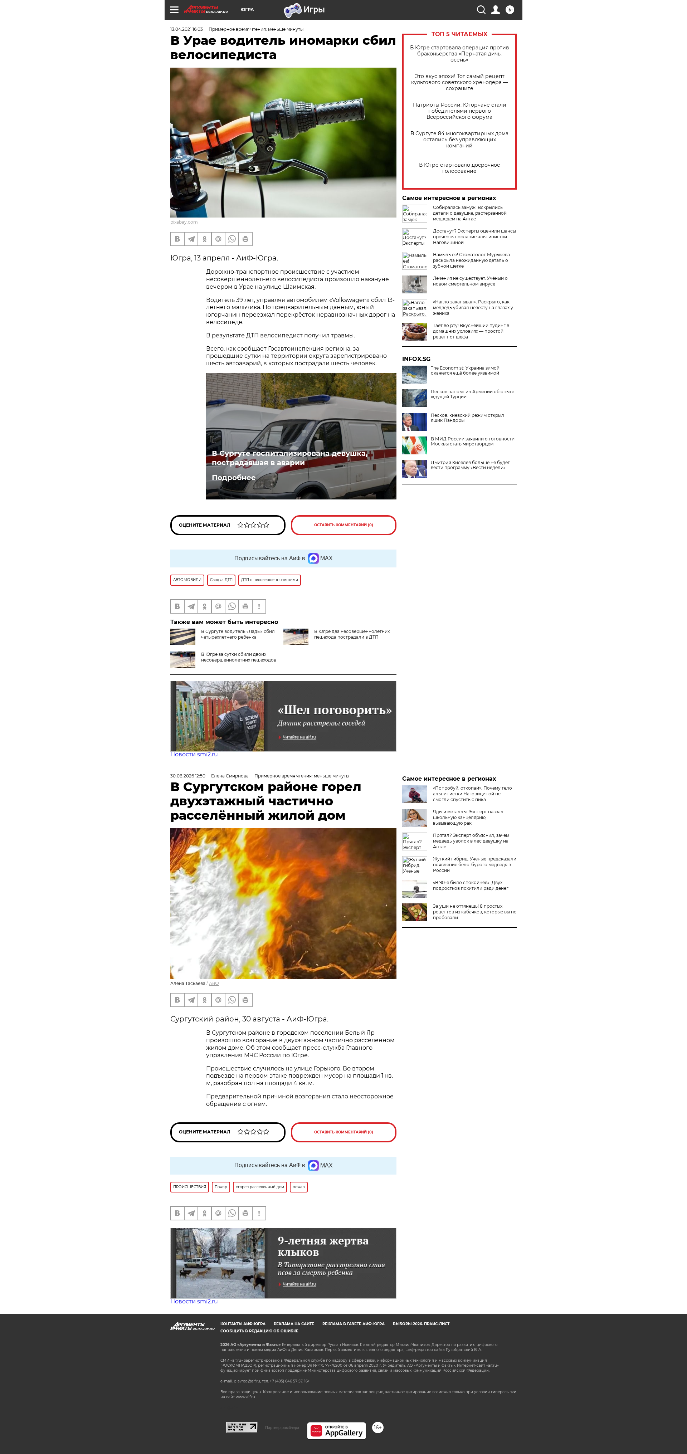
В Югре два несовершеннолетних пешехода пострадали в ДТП (352, 634)
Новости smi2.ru (194, 754)
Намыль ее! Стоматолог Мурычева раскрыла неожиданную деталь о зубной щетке (471, 260)
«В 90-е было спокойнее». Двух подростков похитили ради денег (470, 885)
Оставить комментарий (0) (343, 525)
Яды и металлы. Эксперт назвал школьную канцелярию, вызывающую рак (468, 817)
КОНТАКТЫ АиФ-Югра (242, 1324)
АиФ (214, 983)
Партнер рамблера (282, 1427)
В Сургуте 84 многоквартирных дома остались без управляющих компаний (459, 140)
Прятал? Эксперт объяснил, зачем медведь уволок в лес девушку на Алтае (471, 841)
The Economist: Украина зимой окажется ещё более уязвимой (465, 371)
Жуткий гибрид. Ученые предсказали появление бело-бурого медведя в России (474, 864)
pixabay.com (184, 222)
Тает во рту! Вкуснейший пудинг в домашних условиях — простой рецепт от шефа (471, 331)
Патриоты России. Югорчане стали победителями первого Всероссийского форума (459, 111)
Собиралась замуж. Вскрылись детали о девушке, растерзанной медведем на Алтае (470, 213)
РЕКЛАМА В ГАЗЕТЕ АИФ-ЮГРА (353, 1324)
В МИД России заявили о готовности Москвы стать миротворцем (473, 441)
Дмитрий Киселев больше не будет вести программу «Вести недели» (470, 465)
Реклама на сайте (294, 1324)
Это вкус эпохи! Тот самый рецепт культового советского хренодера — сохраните (459, 82)
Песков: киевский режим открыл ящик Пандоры (467, 418)
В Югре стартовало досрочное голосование (459, 168)
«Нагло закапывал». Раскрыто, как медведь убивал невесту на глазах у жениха (473, 307)
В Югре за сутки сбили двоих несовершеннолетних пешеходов (238, 657)
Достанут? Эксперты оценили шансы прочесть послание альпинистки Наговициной (474, 236)
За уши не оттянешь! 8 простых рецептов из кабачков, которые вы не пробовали (474, 911)
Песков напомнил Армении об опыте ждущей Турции (472, 394)
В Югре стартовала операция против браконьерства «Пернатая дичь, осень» (459, 54)
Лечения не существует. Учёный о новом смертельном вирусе (470, 281)
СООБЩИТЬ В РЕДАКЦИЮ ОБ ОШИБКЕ (259, 1331)
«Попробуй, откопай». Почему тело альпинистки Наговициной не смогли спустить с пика (472, 793)
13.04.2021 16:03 (186, 29)
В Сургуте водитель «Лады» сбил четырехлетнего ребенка (238, 634)
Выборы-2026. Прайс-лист (421, 1324)
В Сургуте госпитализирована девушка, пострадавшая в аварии (289, 458)
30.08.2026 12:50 (187, 776)
